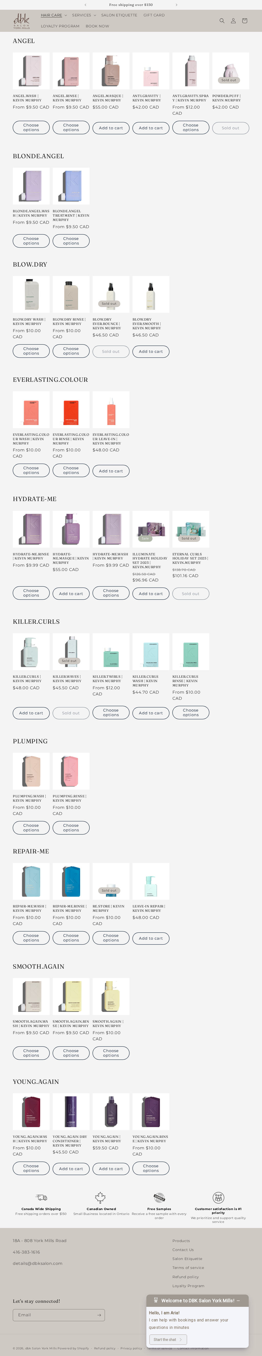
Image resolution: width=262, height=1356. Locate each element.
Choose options (31, 127)
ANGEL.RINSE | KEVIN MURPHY (67, 98)
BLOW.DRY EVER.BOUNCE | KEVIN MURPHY (107, 323)
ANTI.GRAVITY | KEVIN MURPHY (147, 98)
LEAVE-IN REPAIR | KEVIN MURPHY (149, 908)
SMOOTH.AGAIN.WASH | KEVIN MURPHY (31, 1023)
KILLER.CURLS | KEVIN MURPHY (27, 678)
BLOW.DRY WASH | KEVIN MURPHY (29, 321)
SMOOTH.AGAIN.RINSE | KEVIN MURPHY (71, 1023)
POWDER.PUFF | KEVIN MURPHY (226, 98)
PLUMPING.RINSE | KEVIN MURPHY (69, 798)
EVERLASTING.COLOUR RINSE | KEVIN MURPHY (71, 438)
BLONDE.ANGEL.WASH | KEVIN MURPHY (31, 213)
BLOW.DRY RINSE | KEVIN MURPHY (69, 321)
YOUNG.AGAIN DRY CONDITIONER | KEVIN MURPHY (70, 1141)
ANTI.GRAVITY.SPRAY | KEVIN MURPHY (190, 98)
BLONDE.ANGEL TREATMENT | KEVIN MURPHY (71, 215)
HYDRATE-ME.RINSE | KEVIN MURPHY (31, 556)
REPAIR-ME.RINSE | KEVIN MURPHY (69, 908)
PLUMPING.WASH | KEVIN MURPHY (29, 798)
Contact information (193, 1348)
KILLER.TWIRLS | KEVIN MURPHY (108, 678)
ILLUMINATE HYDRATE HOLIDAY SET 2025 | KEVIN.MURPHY (150, 560)
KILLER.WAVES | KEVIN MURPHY (67, 678)
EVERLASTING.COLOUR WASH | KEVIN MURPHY (31, 438)
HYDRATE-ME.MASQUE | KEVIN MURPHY (71, 558)
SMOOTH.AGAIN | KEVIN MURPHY (108, 1023)
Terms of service (188, 1267)
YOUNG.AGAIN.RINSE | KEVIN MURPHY (150, 1139)
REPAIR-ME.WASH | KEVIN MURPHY (29, 908)
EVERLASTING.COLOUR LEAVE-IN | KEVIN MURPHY (111, 438)
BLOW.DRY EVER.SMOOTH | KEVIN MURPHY (147, 323)
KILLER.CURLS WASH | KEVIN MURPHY (146, 680)
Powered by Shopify (73, 1348)
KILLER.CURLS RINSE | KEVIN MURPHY (185, 680)
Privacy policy (131, 1348)
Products (181, 1240)
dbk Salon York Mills (41, 1348)
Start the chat (165, 1340)
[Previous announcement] (85, 5)
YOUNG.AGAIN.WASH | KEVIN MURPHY (30, 1139)
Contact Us (183, 1249)
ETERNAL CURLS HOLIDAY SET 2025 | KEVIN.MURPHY (190, 558)
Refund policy (185, 1277)
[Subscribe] (99, 1315)
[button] (53, 15)
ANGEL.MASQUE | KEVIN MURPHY (108, 98)
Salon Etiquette (187, 1258)
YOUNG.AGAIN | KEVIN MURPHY (107, 1139)
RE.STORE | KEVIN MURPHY (109, 908)
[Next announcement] (176, 5)
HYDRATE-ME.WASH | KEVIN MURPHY (110, 556)
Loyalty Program (188, 1286)
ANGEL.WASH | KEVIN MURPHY (27, 98)
